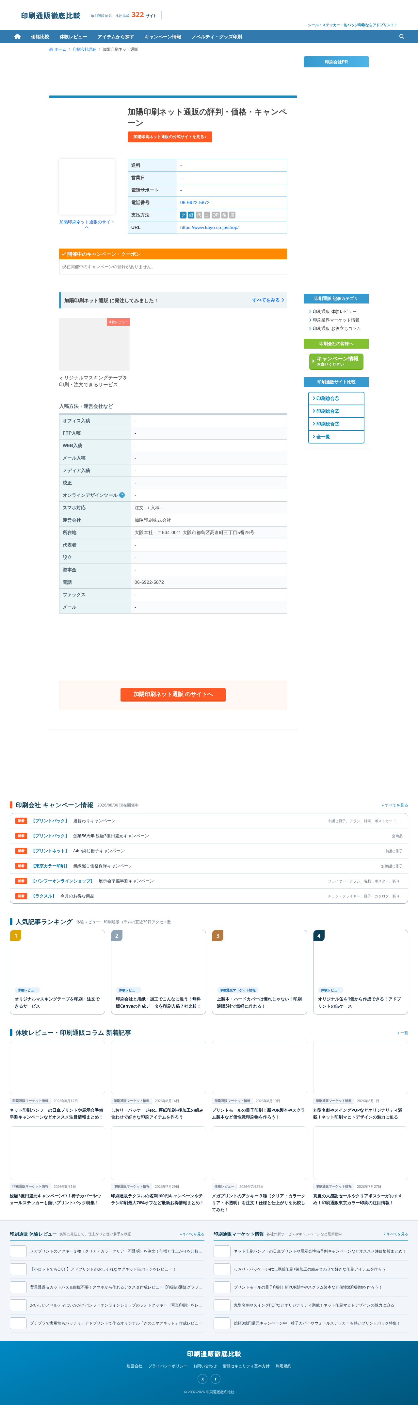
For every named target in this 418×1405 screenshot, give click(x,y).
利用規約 (283, 1366)
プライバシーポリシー (167, 1366)
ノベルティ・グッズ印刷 (217, 36)
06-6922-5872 (195, 202)
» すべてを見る (395, 805)
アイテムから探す (116, 36)
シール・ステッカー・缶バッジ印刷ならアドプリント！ (353, 24)
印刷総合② (327, 411)
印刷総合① (327, 398)
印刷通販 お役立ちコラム (336, 328)
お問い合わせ (205, 1366)
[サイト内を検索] (401, 36)
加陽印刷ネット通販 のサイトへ (173, 694)
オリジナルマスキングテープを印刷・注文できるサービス (93, 381)
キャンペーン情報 (163, 36)
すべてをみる (266, 300)
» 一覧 (402, 1032)
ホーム (17, 36)
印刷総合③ (327, 423)
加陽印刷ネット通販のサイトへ (87, 224)
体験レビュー (73, 36)
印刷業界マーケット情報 (336, 320)
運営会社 (134, 1366)
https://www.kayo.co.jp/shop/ (209, 227)
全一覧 (322, 436)
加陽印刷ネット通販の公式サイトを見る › (170, 136)
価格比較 (40, 36)
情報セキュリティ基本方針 (246, 1366)
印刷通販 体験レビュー (334, 311)
